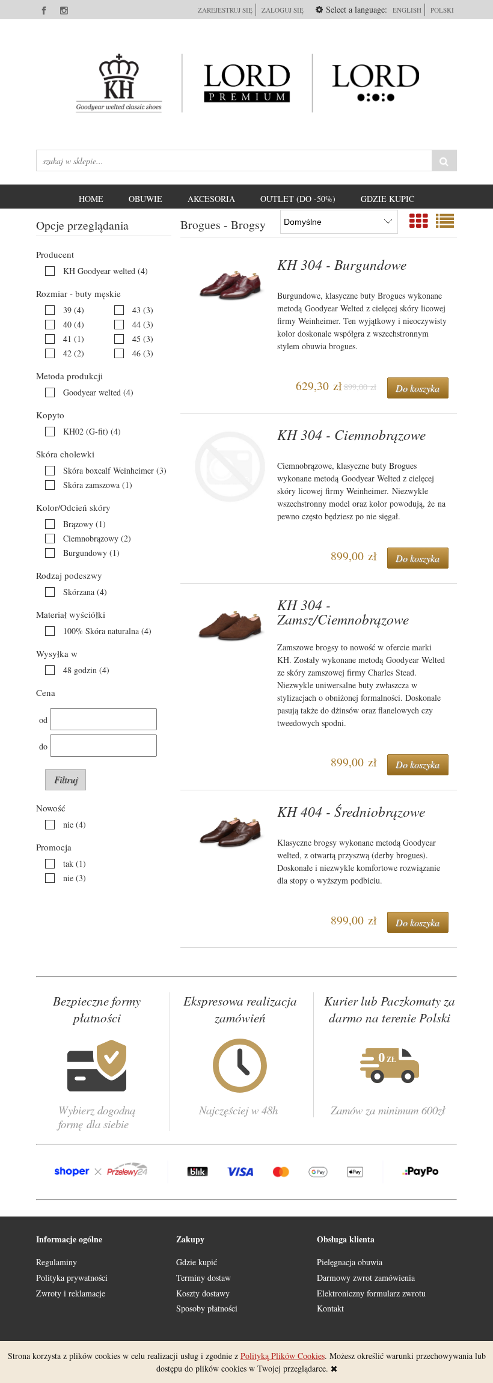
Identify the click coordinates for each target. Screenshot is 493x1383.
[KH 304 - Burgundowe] (230, 285)
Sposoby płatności (206, 1308)
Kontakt (330, 1308)
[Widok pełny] (445, 221)
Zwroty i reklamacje (70, 1293)
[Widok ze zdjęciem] (418, 221)
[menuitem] (91, 198)
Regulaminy (56, 1262)
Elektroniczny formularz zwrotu (371, 1293)
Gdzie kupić (196, 1262)
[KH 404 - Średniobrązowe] (230, 832)
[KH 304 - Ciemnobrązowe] (230, 466)
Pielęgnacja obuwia (349, 1262)
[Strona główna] (246, 83)
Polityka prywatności (72, 1277)
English (407, 9)
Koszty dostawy (203, 1293)
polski (442, 9)
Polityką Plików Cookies (282, 1355)
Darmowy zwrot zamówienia (366, 1277)
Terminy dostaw (203, 1277)
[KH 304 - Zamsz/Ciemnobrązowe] (230, 625)
